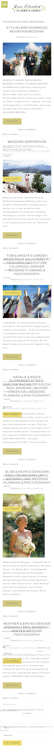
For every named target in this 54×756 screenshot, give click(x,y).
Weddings (32, 37)
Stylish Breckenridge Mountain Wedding (27, 29)
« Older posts (10, 704)
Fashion (17, 147)
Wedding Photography (39, 151)
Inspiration (28, 147)
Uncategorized (18, 151)
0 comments (27, 130)
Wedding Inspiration (27, 141)
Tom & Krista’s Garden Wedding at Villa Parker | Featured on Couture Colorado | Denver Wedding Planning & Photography (27, 265)
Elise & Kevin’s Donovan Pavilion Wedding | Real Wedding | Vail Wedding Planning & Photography (27, 477)
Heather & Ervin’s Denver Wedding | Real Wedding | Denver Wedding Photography (27, 629)
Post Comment (12, 179)
